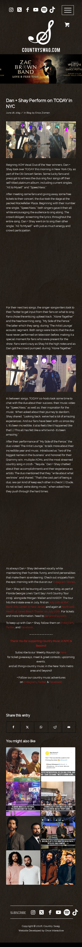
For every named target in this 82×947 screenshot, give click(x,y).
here (63, 652)
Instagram (67, 622)
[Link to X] (19, 10)
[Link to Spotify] (44, 10)
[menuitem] (69, 10)
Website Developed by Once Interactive (41, 930)
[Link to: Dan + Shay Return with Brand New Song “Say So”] (23, 833)
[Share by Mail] (69, 727)
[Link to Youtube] (36, 10)
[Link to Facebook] (27, 10)
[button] (41, 69)
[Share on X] (27, 727)
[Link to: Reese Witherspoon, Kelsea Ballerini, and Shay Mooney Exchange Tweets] (58, 764)
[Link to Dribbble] (52, 10)
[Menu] (67, 10)
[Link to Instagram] (11, 10)
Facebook (27, 627)
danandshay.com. (56, 615)
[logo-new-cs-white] (41, 33)
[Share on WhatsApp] (41, 727)
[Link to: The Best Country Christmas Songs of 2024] (58, 867)
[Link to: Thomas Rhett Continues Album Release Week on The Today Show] (58, 798)
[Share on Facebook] (13, 727)
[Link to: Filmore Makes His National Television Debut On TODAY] (23, 798)
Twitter (10, 627)
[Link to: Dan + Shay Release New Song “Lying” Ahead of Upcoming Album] (23, 764)
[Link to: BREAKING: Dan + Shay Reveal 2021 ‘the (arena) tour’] (23, 867)
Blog (28, 112)
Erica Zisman (42, 112)
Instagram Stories (64, 581)
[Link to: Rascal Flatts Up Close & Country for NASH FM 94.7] (58, 833)
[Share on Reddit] (55, 727)
